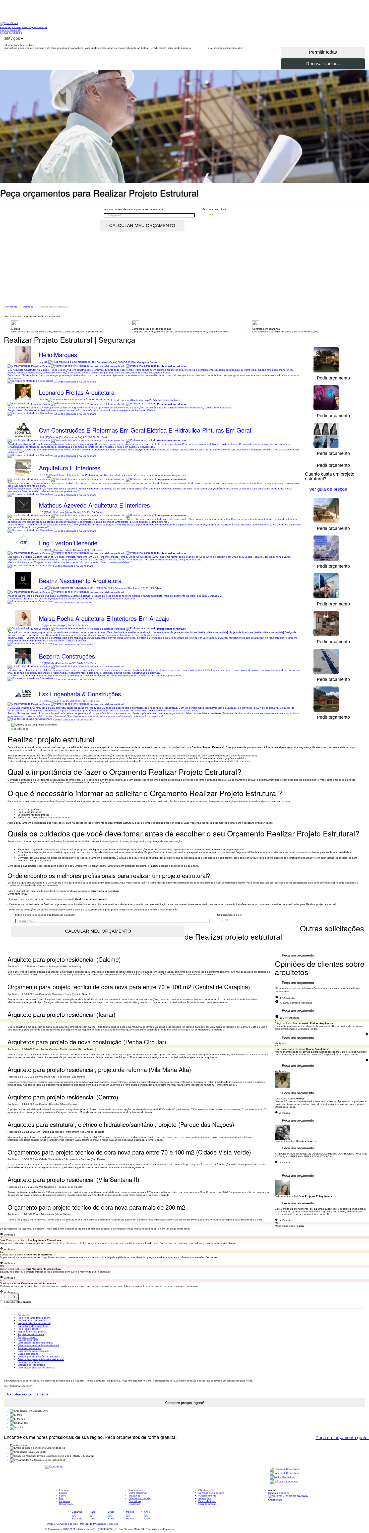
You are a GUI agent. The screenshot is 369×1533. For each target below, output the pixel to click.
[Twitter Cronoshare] (282, 1477)
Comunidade (66, 1504)
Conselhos (135, 1501)
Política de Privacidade (93, 1523)
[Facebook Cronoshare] (285, 1473)
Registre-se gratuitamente (27, 1394)
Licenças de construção (31, 1364)
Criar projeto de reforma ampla (35, 1342)
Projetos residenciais (29, 1348)
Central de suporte (279, 1492)
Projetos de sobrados (30, 1362)
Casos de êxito (207, 1501)
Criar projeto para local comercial (36, 1367)
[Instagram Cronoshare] (285, 1469)
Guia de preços (207, 1504)
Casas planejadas (28, 1353)
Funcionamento (207, 1495)
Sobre (62, 1495)
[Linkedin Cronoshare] (284, 1481)
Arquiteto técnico (27, 1337)
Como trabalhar (138, 1492)
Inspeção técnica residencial (34, 1323)
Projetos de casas (28, 1328)
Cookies (113, 1523)
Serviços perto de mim (211, 1492)
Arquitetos (23, 1315)
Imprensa (64, 1501)
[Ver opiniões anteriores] (4, 1296)
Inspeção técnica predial (32, 1331)
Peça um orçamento (298, 955)
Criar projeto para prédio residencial (38, 1345)
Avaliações (204, 1498)
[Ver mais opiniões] (14, 1296)
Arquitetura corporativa (31, 1334)
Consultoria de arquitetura (33, 1326)
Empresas (134, 1504)
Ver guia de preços (328, 489)
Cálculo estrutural (28, 1339)
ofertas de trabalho (11, 32)
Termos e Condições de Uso (62, 1523)
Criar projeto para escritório (33, 1351)
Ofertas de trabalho (140, 1498)
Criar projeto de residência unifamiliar (39, 1356)
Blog (61, 1498)
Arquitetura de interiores (31, 1320)
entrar (4, 27)
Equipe (63, 1492)
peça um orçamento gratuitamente (27, 27)
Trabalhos (134, 1495)
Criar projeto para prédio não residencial (41, 1359)
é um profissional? (10, 30)
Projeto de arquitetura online (34, 1317)
